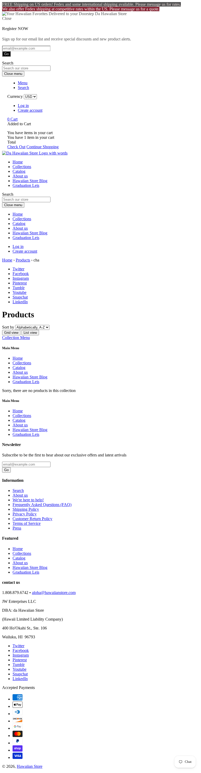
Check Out (16, 147)
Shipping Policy (26, 509)
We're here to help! (28, 500)
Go (6, 54)
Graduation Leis (26, 185)
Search (18, 490)
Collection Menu (16, 337)
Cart (12, 119)
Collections (22, 166)
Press (17, 528)
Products (23, 260)
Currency (15, 96)
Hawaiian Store (29, 766)
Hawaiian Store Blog (30, 181)
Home (18, 162)
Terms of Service (27, 523)
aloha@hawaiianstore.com (54, 592)
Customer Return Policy (32, 518)
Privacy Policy (25, 514)
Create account (30, 110)
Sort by (8, 327)
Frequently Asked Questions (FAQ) (42, 504)
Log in (23, 105)
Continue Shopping (42, 147)
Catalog (19, 171)
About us (20, 176)
